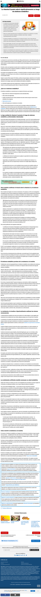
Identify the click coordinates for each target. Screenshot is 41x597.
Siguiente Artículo (36, 532)
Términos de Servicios (16, 591)
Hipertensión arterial (7, 101)
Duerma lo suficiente (5, 491)
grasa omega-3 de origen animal (18, 479)
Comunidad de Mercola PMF (5, 564)
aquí (20, 576)
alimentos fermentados (28, 503)
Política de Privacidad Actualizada (26, 564)
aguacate (8, 477)
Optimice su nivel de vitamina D (7, 497)
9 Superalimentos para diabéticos (12, 484)
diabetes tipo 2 (33, 107)
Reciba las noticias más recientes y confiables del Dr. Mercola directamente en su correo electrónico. (20, 547)
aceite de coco (13, 477)
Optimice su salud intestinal (7, 503)
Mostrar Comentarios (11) (10, 540)
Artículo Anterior (5, 532)
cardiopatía (3, 108)
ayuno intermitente (11, 469)
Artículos (2, 563)
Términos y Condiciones (25, 563)
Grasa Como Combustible (32, 455)
